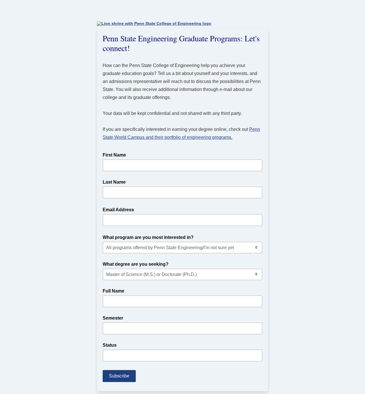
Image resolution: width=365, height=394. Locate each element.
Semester (113, 318)
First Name (114, 155)
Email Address (120, 209)
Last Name (114, 182)
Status (110, 345)
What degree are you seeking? (136, 264)
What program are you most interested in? (150, 237)
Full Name (113, 291)
